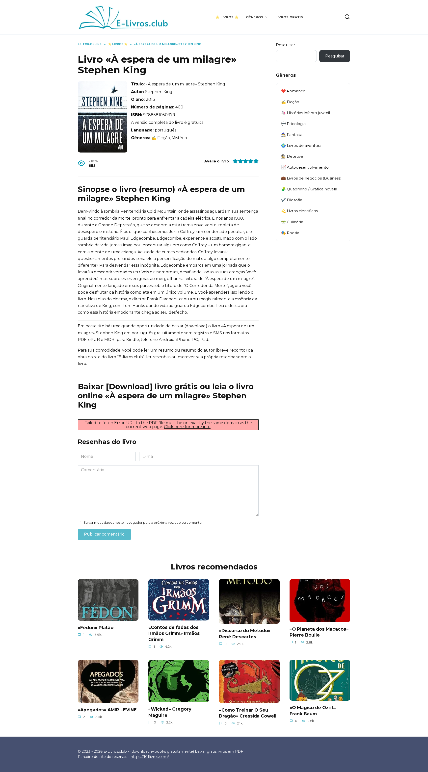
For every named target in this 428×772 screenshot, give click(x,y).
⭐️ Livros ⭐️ (227, 17)
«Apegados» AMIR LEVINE (107, 709)
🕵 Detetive (292, 156)
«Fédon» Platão (95, 627)
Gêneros (254, 17)
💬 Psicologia (293, 123)
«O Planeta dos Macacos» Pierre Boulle (319, 632)
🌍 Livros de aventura (301, 145)
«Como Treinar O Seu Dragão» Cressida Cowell (247, 713)
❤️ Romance (293, 91)
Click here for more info (187, 426)
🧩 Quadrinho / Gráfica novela (309, 189)
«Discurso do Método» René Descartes (244, 633)
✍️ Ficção (290, 102)
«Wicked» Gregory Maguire (169, 712)
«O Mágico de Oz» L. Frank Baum (313, 710)
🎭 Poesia (290, 233)
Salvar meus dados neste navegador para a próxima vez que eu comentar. (143, 522)
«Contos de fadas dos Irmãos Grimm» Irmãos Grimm (174, 633)
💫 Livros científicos (299, 210)
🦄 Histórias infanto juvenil (305, 112)
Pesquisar (285, 45)
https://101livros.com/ (150, 756)
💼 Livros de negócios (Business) (311, 178)
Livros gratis (289, 17)
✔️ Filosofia (291, 200)
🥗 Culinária (292, 222)
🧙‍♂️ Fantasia (291, 134)
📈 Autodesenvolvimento (305, 167)
